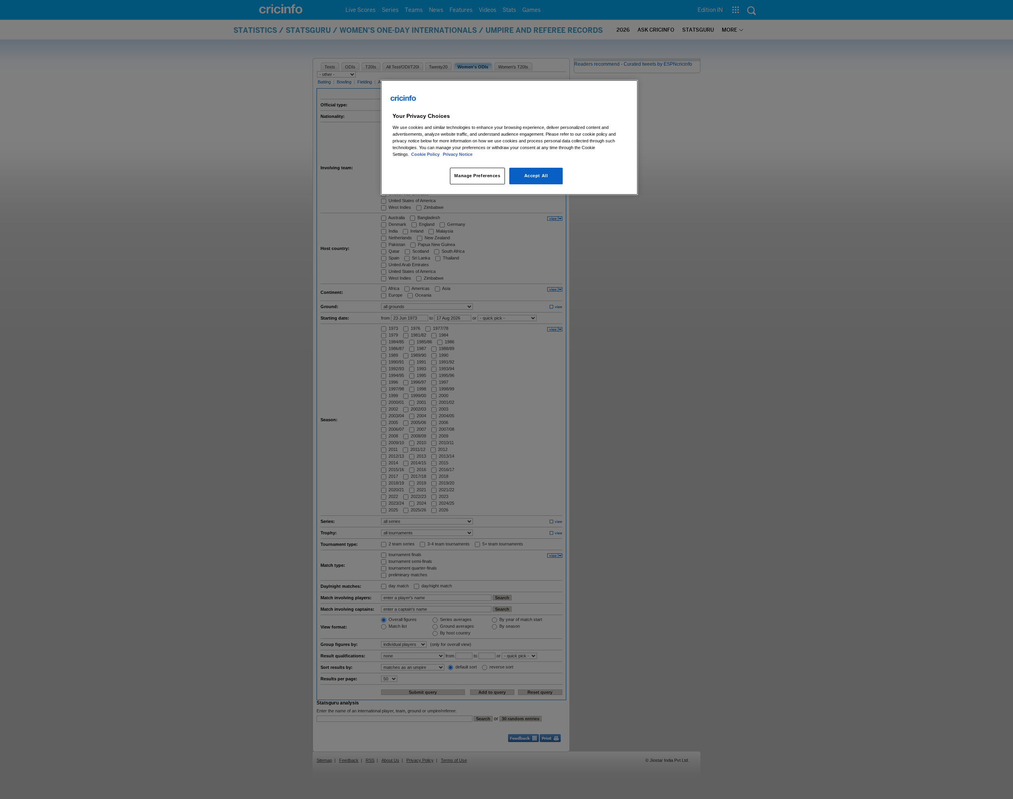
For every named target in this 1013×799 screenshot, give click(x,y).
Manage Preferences (477, 175)
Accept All (536, 175)
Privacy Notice (457, 154)
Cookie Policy (426, 154)
